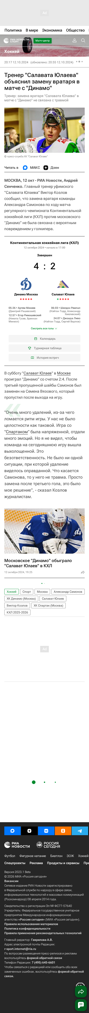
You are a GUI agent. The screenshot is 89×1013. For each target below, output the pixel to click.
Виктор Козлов (17, 605)
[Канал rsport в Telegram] (80, 831)
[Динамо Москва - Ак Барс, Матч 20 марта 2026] (21, 299)
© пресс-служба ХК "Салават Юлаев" (26, 156)
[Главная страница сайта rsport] (26, 41)
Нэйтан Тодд (58, 311)
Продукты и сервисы (63, 863)
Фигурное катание (32, 856)
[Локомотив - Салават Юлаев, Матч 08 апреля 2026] (60, 299)
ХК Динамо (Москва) (21, 598)
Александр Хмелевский (72, 313)
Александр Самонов (68, 591)
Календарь (48, 338)
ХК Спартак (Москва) (48, 605)
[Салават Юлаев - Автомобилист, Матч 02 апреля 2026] (58, 299)
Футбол (9, 856)
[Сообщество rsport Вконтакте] (46, 831)
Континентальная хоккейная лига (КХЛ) (44, 243)
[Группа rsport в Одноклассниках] (63, 831)
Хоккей (11, 591)
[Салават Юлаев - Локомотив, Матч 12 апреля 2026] (65, 299)
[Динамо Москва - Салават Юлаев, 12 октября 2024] (44, 301)
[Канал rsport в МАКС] (12, 831)
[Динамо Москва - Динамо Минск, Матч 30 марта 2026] (31, 299)
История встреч (48, 357)
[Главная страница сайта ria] (5, 41)
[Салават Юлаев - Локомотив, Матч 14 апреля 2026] (68, 299)
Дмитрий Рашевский (22, 311)
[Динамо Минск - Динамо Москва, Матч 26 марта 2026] (26, 299)
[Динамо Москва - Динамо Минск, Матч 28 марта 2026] (28, 299)
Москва (42, 591)
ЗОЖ (70, 856)
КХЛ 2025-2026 (17, 612)
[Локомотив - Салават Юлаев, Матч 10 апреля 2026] (63, 299)
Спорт (26, 591)
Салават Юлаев (38, 373)
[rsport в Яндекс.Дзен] (29, 831)
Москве (64, 373)
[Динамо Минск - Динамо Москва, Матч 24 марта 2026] (23, 299)
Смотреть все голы (42, 328)
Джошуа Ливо (71, 318)
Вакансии (11, 881)
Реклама (36, 863)
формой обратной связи (44, 958)
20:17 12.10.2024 (16, 62)
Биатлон (56, 856)
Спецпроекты (14, 863)
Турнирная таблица (48, 348)
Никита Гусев (18, 318)
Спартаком (17, 431)
